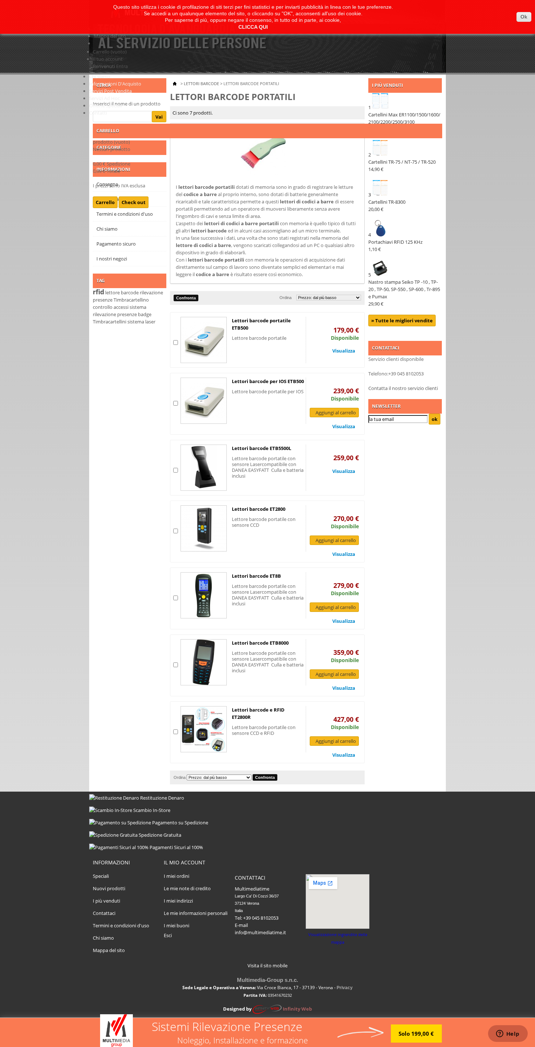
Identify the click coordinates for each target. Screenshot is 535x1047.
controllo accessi (110, 307)
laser (150, 321)
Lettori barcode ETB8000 (260, 643)
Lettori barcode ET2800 (258, 509)
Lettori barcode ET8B (256, 576)
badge (144, 314)
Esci (168, 935)
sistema (135, 321)
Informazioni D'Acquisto (115, 83)
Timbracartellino (131, 299)
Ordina (286, 297)
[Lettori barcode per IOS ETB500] (204, 401)
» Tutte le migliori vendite (402, 320)
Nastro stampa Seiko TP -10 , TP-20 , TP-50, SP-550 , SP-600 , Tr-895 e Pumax (404, 293)
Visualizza (343, 350)
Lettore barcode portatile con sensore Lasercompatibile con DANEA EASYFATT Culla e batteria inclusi (268, 467)
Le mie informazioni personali (195, 913)
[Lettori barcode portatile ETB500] (204, 340)
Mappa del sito (110, 36)
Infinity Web (297, 1009)
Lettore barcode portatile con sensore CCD (264, 522)
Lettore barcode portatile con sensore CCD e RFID (264, 730)
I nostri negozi (111, 258)
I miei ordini (176, 876)
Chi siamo (99, 76)
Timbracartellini (109, 321)
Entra (122, 66)
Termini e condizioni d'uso (121, 925)
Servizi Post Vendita (110, 91)
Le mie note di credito (187, 888)
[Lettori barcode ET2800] (204, 528)
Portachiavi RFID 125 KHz (395, 245)
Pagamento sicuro (116, 243)
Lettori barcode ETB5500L (261, 448)
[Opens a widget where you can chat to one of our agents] (508, 1034)
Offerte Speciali (105, 105)
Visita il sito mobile (267, 965)
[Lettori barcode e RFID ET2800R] (204, 729)
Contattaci (104, 913)
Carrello (110, 51)
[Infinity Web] (267, 1009)
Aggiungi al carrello (336, 412)
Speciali (101, 876)
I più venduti (106, 900)
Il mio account (184, 862)
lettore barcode (122, 292)
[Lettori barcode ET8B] (204, 595)
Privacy (345, 987)
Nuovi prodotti (109, 888)
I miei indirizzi (178, 900)
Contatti (98, 113)
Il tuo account (108, 59)
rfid (98, 291)
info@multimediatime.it (260, 932)
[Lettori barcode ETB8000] (204, 662)
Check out (134, 202)
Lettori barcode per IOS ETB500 (268, 381)
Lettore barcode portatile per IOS (268, 391)
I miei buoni (176, 925)
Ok (523, 17)
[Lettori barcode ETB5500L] (204, 468)
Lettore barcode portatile (259, 338)
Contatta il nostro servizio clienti (403, 388)
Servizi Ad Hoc (104, 98)
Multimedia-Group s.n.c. (267, 980)
